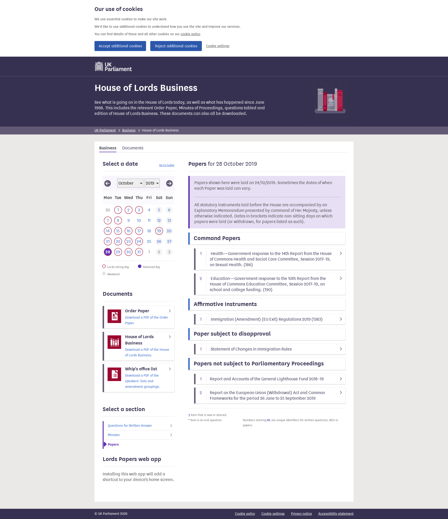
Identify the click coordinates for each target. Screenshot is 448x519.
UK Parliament (105, 130)
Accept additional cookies (120, 46)
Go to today (166, 165)
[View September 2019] (107, 183)
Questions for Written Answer (130, 426)
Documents (132, 148)
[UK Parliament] (113, 66)
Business (129, 130)
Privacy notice (301, 514)
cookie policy (190, 34)
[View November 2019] (169, 183)
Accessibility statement (336, 514)
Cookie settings (217, 46)
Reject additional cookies (176, 46)
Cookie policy (245, 514)
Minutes (114, 435)
